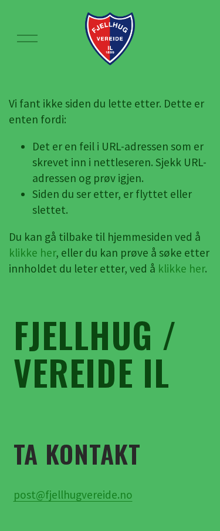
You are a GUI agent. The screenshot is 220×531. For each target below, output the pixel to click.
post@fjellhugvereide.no (73, 495)
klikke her (32, 253)
